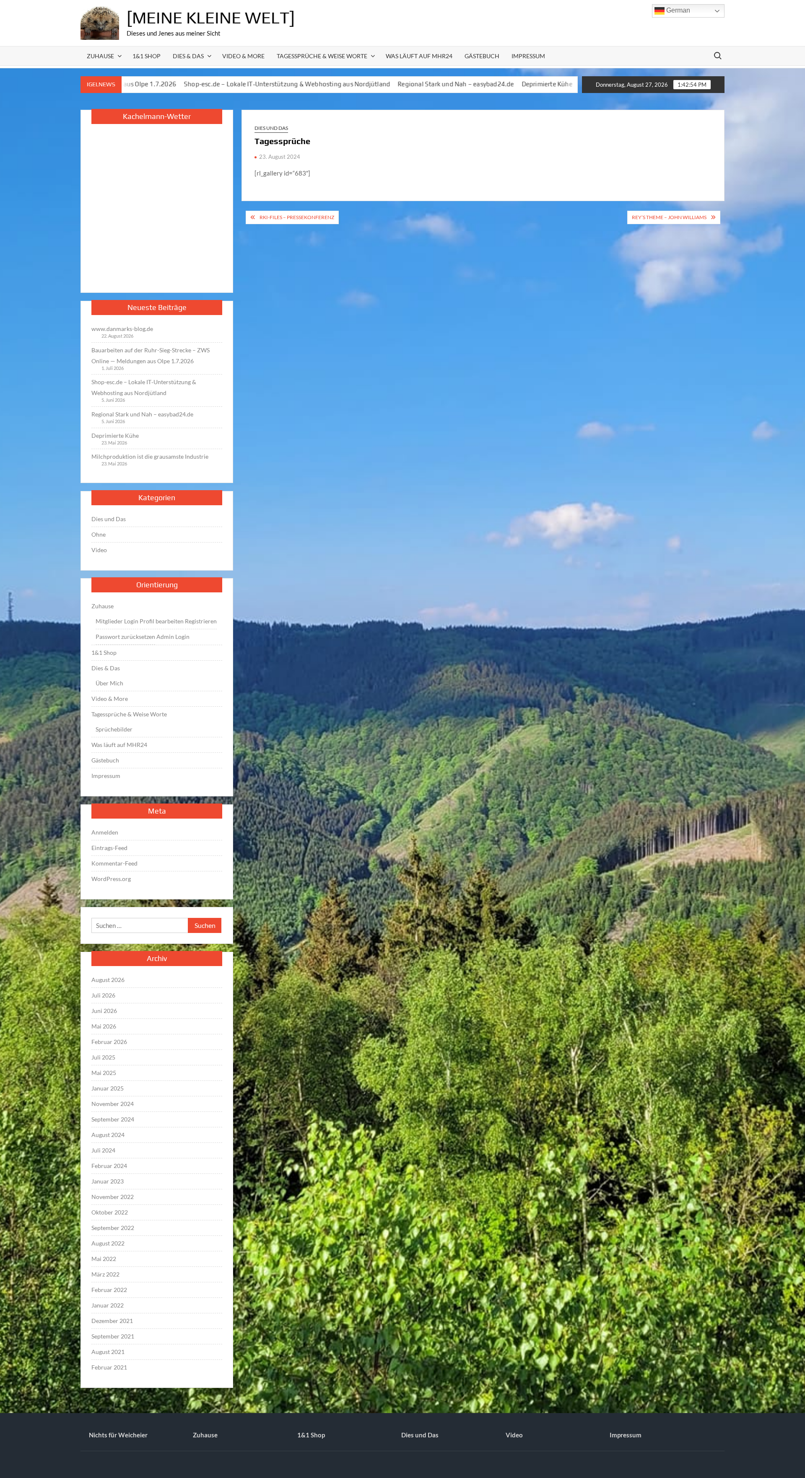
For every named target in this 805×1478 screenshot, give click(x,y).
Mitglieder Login (117, 621)
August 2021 (108, 1351)
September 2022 (112, 1227)
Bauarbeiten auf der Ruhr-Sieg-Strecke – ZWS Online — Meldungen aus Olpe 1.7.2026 (150, 355)
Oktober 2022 (109, 1212)
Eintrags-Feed (109, 847)
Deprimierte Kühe (448, 84)
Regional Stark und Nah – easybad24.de (357, 84)
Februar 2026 (109, 1041)
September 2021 (112, 1336)
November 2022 (112, 1196)
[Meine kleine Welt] (211, 17)
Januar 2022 (107, 1305)
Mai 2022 (103, 1258)
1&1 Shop (146, 55)
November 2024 (112, 1103)
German (677, 10)
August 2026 (108, 979)
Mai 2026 (103, 1026)
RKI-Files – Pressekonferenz (297, 217)
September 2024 (112, 1119)
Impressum (528, 55)
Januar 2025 (107, 1088)
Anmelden (104, 832)
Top (785, 1458)
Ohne (98, 534)
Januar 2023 (107, 1181)
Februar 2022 (109, 1289)
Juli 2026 (103, 995)
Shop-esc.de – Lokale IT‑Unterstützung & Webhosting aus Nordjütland (189, 84)
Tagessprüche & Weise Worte (322, 55)
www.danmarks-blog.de (122, 328)
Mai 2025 (103, 1072)
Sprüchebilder (114, 729)
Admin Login (173, 636)
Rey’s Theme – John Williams (669, 217)
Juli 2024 (103, 1150)
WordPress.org (111, 878)
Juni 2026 (104, 1010)
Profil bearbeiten (162, 621)
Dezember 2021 (112, 1320)
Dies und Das (271, 128)
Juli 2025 (103, 1057)
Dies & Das (188, 55)
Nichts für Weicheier (118, 1435)
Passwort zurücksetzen (125, 636)
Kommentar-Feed (114, 863)
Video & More (243, 55)
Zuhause (100, 55)
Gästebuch (482, 55)
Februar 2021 (109, 1367)
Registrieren (201, 621)
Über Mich (109, 683)
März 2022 (105, 1274)
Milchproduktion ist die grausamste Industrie (547, 84)
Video (99, 549)
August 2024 (108, 1134)
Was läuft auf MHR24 (419, 55)
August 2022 (108, 1243)
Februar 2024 (109, 1165)
